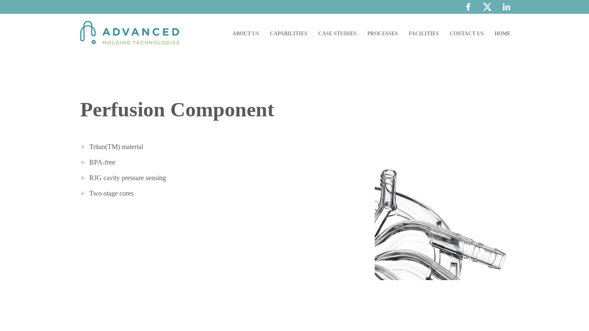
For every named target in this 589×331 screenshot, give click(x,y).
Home (503, 34)
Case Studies (337, 34)
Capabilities (288, 34)
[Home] (132, 33)
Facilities (424, 34)
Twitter (487, 9)
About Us (245, 34)
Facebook (468, 7)
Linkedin (506, 7)
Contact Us (467, 34)
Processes (382, 34)
